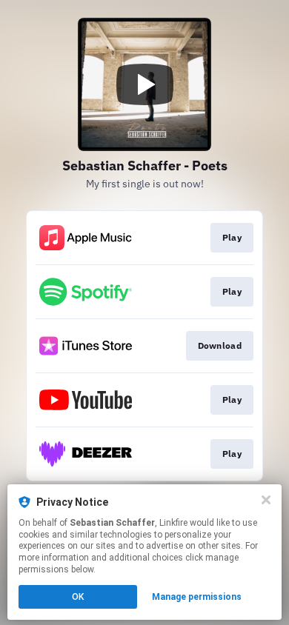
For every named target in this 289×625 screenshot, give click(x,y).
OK (78, 597)
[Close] (266, 500)
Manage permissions (197, 597)
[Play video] (144, 84)
